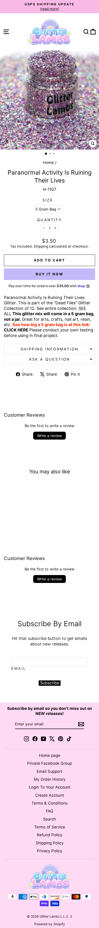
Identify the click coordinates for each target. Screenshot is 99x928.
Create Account (49, 795)
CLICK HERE (16, 329)
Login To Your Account (49, 787)
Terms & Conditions (50, 803)
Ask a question (49, 359)
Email (18, 668)
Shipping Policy (50, 843)
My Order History (49, 779)
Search (49, 819)
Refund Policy (49, 835)
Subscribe (49, 682)
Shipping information (49, 349)
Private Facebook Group (49, 763)
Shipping (41, 246)
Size (47, 200)
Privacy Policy (49, 851)
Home (48, 162)
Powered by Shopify (49, 924)
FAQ (49, 811)
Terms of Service (49, 827)
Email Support (49, 771)
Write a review (49, 435)
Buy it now (50, 274)
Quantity (49, 219)
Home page (49, 755)
